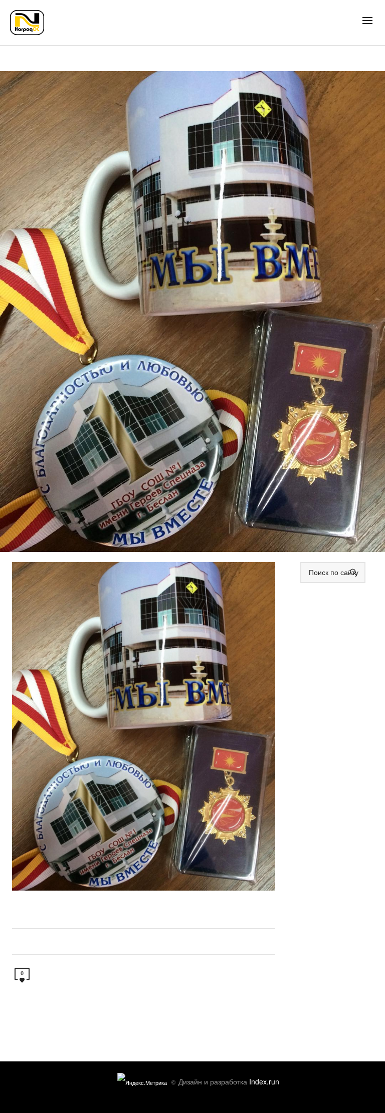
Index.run (264, 1081)
